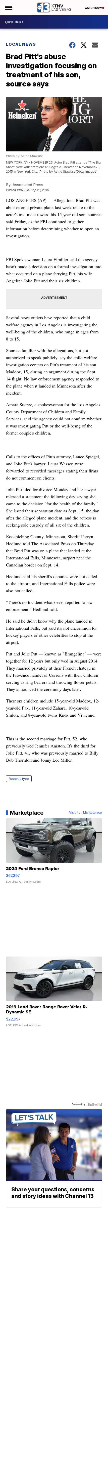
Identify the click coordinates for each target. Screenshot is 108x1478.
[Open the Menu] (8, 7)
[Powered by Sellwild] (94, 1104)
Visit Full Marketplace (85, 812)
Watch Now (93, 7)
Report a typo (19, 779)
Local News (21, 44)
